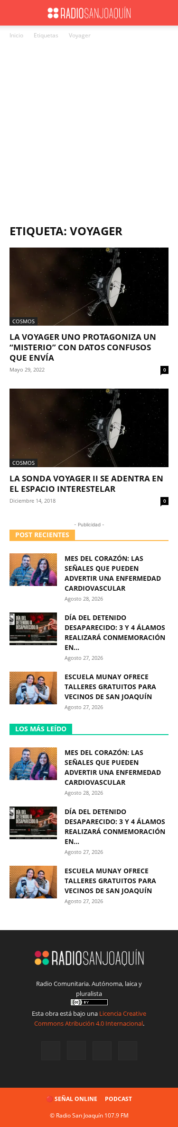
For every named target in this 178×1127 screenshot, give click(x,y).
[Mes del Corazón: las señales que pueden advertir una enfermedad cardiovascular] (33, 569)
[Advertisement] (89, 134)
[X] (102, 1050)
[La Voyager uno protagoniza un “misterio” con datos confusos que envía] (89, 287)
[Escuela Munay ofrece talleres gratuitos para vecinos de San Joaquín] (33, 688)
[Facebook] (50, 1050)
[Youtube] (127, 1050)
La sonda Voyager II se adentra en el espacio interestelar (86, 483)
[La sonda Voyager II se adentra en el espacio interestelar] (89, 428)
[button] (16, 13)
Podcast (118, 1099)
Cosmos (23, 321)
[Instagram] (76, 1050)
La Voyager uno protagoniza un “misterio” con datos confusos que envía (82, 347)
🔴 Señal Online (71, 1099)
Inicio (16, 35)
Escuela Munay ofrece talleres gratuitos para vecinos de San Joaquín (110, 686)
